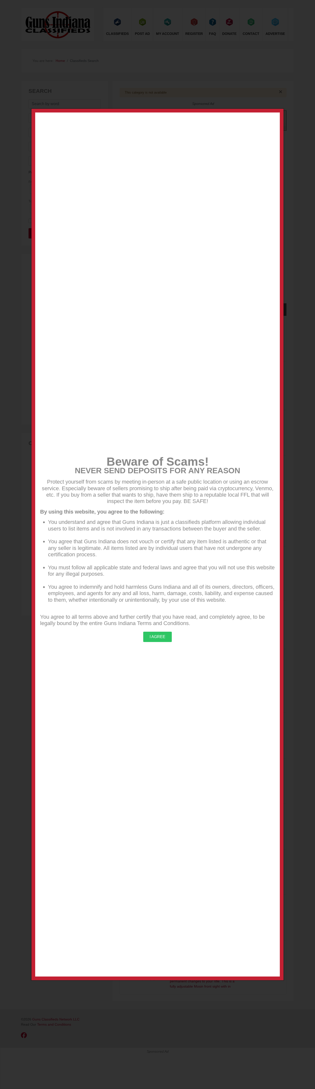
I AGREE (157, 637)
